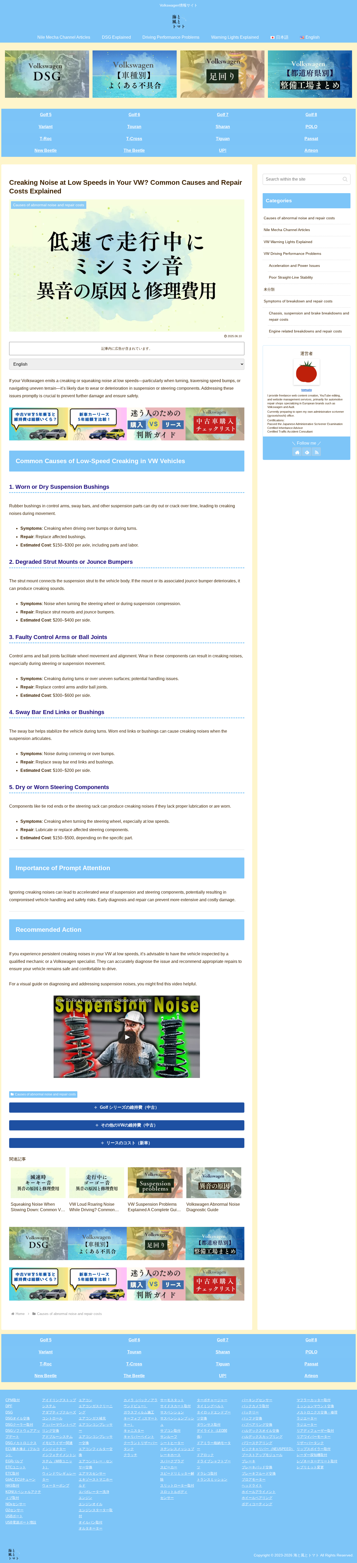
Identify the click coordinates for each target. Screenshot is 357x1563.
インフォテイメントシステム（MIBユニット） (59, 1461)
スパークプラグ (172, 1461)
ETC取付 (12, 1473)
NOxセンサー (15, 1504)
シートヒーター (172, 1443)
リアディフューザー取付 (315, 1431)
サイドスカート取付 (175, 1406)
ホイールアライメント (259, 1492)
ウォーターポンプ (55, 1485)
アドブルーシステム (57, 1437)
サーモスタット (172, 1400)
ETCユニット (15, 1467)
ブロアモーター (254, 1479)
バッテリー (250, 1412)
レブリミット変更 (310, 1467)
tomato (306, 390)
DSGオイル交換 (17, 1418)
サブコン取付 (170, 1431)
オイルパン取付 (90, 1522)
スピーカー (168, 1467)
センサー (167, 1498)
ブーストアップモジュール (262, 1455)
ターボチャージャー (212, 1400)
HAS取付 (12, 1485)
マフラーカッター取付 (314, 1400)
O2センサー (14, 1510)
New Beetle (45, 150)
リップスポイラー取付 (314, 1449)
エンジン (85, 1498)
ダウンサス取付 (209, 1425)
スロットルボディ (173, 1492)
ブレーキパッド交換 (257, 1467)
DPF (8, 1406)
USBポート (14, 1516)
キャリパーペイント (139, 1437)
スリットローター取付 (177, 1485)
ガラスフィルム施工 (139, 1412)
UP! (222, 150)
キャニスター (134, 1431)
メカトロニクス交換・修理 (317, 1412)
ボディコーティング (257, 1504)
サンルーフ (168, 1437)
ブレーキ (248, 1461)
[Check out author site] (296, 451)
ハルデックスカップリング (262, 1437)
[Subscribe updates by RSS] (316, 451)
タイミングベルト (210, 1406)
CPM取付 (12, 1400)
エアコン (85, 1400)
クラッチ (130, 1455)
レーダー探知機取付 (312, 1455)
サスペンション (172, 1412)
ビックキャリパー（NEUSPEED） (268, 1449)
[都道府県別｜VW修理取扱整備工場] (310, 74)
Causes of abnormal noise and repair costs (45, 1094)
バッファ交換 (252, 1418)
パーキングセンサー (257, 1400)
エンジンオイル (90, 1504)
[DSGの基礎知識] (47, 74)
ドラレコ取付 (207, 1473)
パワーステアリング (257, 1443)
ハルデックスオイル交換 (260, 1431)
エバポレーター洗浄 (94, 1492)
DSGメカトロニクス (21, 1443)
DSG (9, 1412)
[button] (234, 1191)
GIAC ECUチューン (20, 1479)
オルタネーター (90, 1528)
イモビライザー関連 (57, 1443)
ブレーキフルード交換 (259, 1473)
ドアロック (205, 1455)
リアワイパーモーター (314, 1437)
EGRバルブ (14, 1461)
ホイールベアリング (257, 1498)
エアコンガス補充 (92, 1418)
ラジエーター (307, 1418)
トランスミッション (212, 1479)
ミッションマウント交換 (315, 1406)
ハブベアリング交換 (257, 1425)
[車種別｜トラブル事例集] (135, 74)
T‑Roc (46, 138)
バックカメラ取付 (255, 1406)
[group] (38, 1191)
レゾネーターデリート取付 (317, 1461)
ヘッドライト (252, 1485)
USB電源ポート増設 (20, 1522)
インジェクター (54, 1449)
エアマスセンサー (92, 1473)
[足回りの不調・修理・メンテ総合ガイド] (222, 74)
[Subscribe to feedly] (306, 451)
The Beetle (134, 150)
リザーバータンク (310, 1443)
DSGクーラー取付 (19, 1425)
